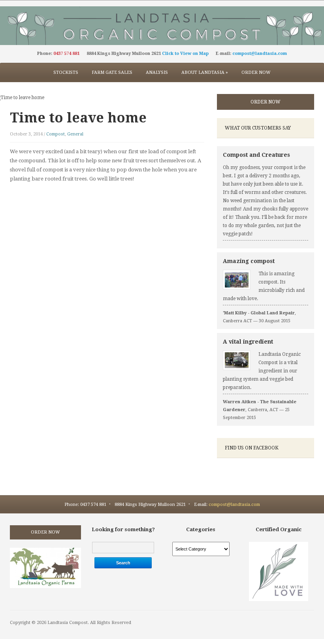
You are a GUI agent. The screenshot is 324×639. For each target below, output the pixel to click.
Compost (55, 134)
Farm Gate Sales (112, 72)
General (75, 134)
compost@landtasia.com (259, 53)
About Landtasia (204, 72)
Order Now (256, 72)
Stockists (65, 72)
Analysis (157, 72)
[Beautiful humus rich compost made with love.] (162, 25)
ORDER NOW (266, 102)
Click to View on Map (185, 53)
